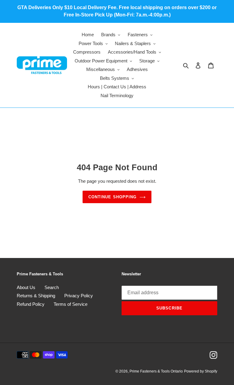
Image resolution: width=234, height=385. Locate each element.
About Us (26, 287)
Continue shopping (112, 197)
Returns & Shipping (36, 295)
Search (51, 287)
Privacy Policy (78, 295)
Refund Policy (30, 304)
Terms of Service (70, 304)
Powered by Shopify (200, 371)
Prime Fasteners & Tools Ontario (156, 371)
